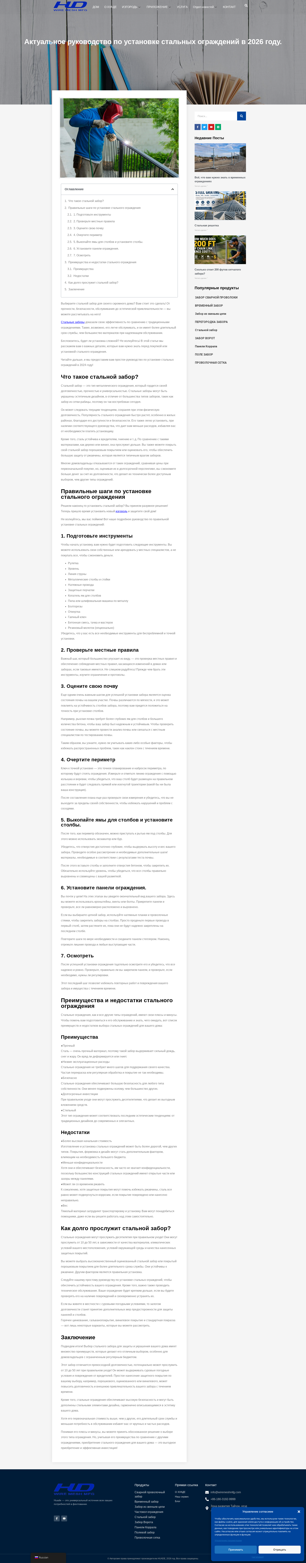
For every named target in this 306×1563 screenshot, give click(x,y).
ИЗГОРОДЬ (129, 7)
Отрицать (279, 1549)
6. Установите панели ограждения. (96, 248)
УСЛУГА (182, 7)
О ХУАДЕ (110, 7)
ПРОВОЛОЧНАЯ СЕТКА (211, 362)
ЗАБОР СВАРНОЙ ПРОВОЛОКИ (216, 297)
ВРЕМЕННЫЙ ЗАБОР (209, 305)
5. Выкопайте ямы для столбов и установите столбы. (108, 241)
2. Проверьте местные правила (94, 221)
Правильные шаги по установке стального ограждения (104, 207)
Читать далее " (201, 186)
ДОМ (96, 7)
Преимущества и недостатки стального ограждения (102, 262)
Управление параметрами (228, 1540)
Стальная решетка (207, 225)
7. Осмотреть (81, 255)
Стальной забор (206, 330)
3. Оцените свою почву (88, 228)
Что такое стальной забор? (86, 200)
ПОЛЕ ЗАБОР (204, 354)
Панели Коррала (206, 346)
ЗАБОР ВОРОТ (205, 338)
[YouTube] (64, 1518)
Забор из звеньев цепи (210, 313)
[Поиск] (241, 116)
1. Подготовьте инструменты (92, 214)
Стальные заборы (73, 322)
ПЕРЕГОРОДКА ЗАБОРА (211, 322)
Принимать (235, 1549)
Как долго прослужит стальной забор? (93, 282)
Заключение (76, 289)
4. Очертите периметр (87, 234)
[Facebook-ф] (57, 1518)
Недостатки (81, 275)
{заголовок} (258, 1557)
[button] (299, 1511)
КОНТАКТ (229, 7)
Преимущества (83, 268)
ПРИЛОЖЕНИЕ (157, 7)
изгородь (121, 511)
